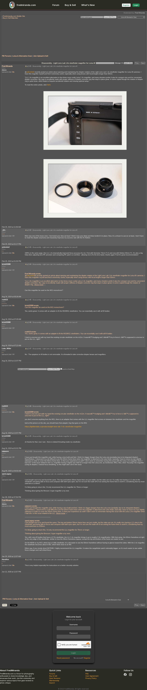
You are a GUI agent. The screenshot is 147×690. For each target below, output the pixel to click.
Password (74, 633)
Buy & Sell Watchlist (10, 18)
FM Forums (6, 56)
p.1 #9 (29, 436)
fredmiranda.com (26, 5)
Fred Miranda (140, 13)
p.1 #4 (29, 264)
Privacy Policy (90, 678)
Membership (54, 680)
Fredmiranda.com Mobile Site (14, 16)
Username (73, 625)
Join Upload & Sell (40, 56)
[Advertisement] (73, 36)
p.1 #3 (29, 247)
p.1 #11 (29, 474)
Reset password (63, 658)
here (49, 85)
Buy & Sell (70, 5)
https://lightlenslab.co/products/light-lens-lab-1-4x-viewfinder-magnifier (53, 426)
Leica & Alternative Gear (22, 56)
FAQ (87, 674)
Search (52, 683)
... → (39, 285)
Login (136, 5)
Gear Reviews (54, 678)
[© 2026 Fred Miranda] (85, 120)
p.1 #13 (29, 559)
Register (126, 5)
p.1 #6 (29, 322)
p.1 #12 (29, 500)
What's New (88, 5)
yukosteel (30, 72)
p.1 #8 (29, 406)
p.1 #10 (29, 451)
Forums (52, 674)
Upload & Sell (6, 72)
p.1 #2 (29, 230)
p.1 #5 (29, 300)
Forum (55, 5)
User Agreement (91, 676)
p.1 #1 (29, 66)
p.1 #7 (29, 349)
